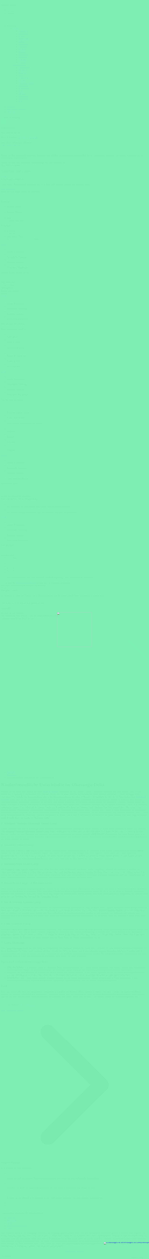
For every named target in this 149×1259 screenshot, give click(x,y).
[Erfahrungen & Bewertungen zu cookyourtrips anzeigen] (126, 1243)
